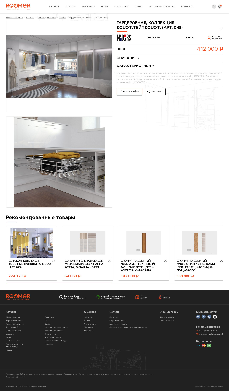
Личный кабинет (167, 321)
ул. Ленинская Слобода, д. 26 (112, 298)
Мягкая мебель (13, 317)
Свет (47, 321)
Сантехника (50, 334)
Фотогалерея (90, 324)
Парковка (113, 317)
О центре (70, 6)
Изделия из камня (53, 337)
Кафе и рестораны (117, 321)
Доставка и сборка (118, 324)
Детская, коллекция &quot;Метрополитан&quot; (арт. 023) (30, 264)
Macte (220, 386)
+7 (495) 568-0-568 (208, 331)
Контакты (187, 6)
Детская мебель (13, 327)
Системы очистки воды (56, 341)
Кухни (8, 337)
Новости (88, 317)
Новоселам (121, 6)
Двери (48, 324)
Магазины (88, 6)
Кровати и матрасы (15, 324)
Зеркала (10, 334)
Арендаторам (169, 312)
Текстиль (49, 317)
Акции (104, 6)
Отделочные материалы (56, 327)
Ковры (9, 350)
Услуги (138, 6)
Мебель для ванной (54, 331)
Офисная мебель (13, 331)
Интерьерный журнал (162, 6)
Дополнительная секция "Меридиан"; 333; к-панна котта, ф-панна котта (84, 264)
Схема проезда (144, 297)
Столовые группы (14, 341)
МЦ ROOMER (217, 38)
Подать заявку (167, 317)
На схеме (216, 36)
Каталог (54, 6)
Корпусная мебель (14, 321)
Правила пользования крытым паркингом (128, 327)
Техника (49, 344)
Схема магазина (166, 297)
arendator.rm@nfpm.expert (211, 334)
